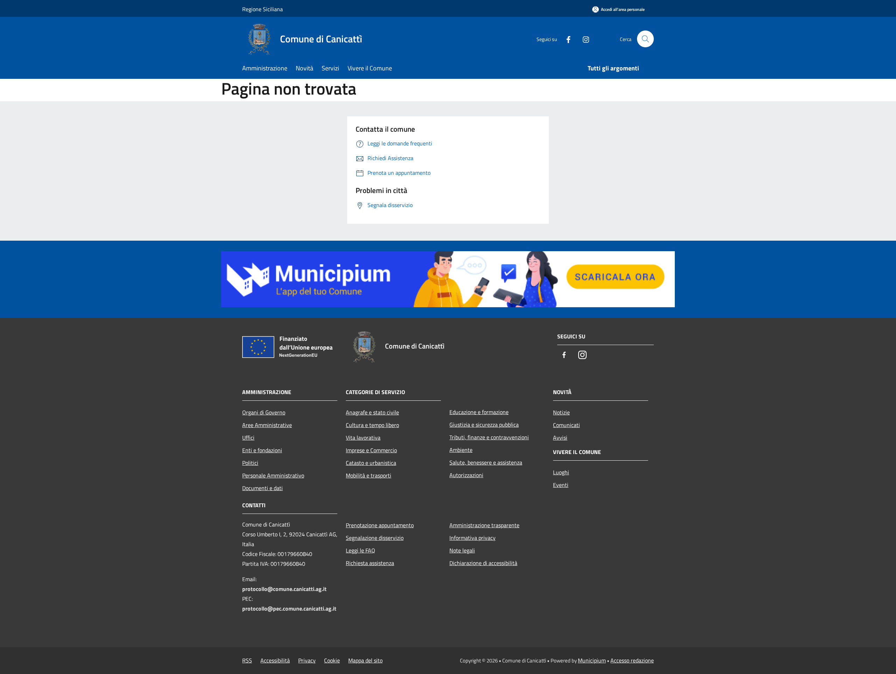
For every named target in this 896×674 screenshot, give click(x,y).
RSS (247, 660)
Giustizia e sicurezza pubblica (484, 424)
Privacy (307, 660)
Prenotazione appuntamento (380, 525)
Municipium (592, 660)
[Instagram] (583, 38)
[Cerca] (645, 38)
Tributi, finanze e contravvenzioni (489, 437)
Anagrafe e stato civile (372, 412)
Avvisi (560, 437)
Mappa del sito (365, 660)
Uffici (248, 437)
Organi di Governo (263, 412)
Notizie (561, 412)
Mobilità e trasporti (368, 475)
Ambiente (460, 450)
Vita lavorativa (363, 437)
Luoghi (561, 472)
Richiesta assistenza (370, 563)
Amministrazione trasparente (484, 525)
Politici (250, 463)
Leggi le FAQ (360, 550)
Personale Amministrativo (273, 475)
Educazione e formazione (479, 412)
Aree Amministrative (267, 425)
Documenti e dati (262, 488)
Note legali (462, 550)
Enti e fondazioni (262, 450)
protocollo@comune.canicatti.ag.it (284, 589)
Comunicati (566, 425)
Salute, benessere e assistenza (485, 462)
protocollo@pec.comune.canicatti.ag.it (289, 608)
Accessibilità (275, 660)
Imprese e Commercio (371, 450)
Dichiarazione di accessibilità (483, 563)
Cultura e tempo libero (372, 425)
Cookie (332, 660)
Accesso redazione (632, 660)
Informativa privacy (472, 538)
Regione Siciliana (262, 9)
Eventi (560, 485)
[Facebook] (566, 38)
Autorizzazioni (466, 475)
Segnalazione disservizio (375, 538)
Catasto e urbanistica (371, 463)
